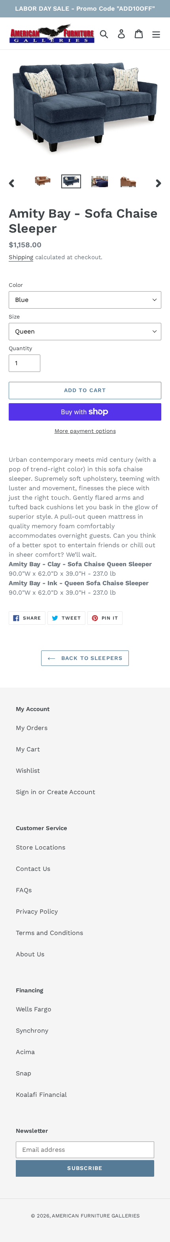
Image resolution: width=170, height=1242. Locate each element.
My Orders (31, 728)
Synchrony (32, 1030)
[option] (42, 183)
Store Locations (40, 847)
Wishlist (28, 770)
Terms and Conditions (49, 933)
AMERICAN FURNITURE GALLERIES (96, 1216)
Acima (25, 1052)
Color (16, 285)
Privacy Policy (37, 911)
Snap (23, 1073)
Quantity (20, 348)
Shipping (21, 257)
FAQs (24, 890)
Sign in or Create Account (55, 792)
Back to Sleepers (91, 658)
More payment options (85, 431)
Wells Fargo (33, 1009)
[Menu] (156, 33)
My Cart (28, 749)
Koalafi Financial (41, 1094)
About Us (30, 954)
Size (14, 316)
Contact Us (33, 868)
